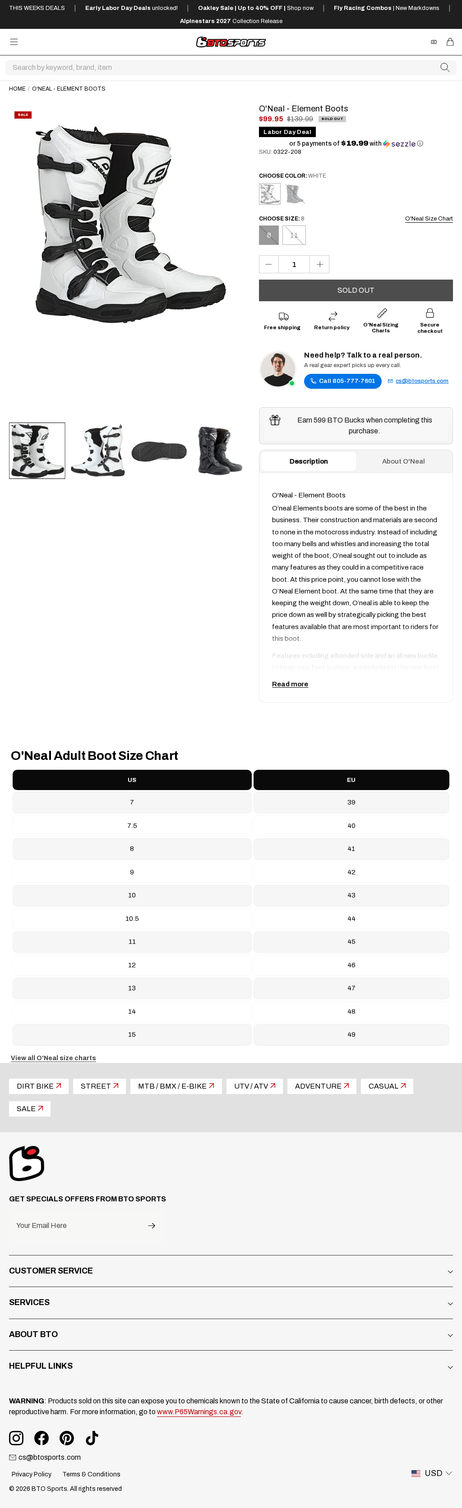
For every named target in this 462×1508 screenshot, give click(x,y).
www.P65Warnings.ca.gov (199, 1412)
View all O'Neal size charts (53, 1058)
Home (17, 89)
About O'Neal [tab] (403, 461)
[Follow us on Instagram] (16, 1438)
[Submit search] (445, 67)
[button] (356, 143)
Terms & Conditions (91, 1474)
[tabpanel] (356, 588)
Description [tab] (309, 461)
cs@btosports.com (422, 381)
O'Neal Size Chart (429, 219)
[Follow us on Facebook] (41, 1438)
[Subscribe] (151, 1225)
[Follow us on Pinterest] (67, 1438)
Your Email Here (41, 1225)
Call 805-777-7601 (347, 380)
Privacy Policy (31, 1474)
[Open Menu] (14, 42)
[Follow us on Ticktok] (92, 1438)
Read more (290, 684)
